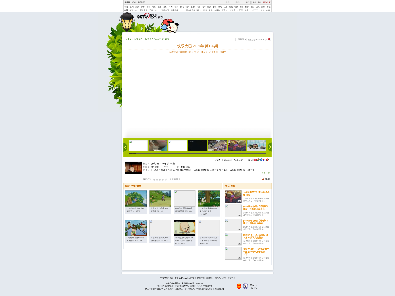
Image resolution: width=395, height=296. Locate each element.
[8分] (163, 179)
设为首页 (266, 2)
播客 (246, 10)
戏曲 (159, 7)
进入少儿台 (206, 52)
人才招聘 (192, 278)
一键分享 (250, 160)
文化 (182, 7)
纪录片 (225, 10)
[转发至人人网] (261, 160)
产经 (198, 7)
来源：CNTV (219, 52)
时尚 (220, 7)
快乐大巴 (138, 39)
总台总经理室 (220, 278)
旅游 (209, 7)
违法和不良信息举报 (165, 286)
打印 (217, 160)
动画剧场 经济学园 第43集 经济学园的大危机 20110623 (184, 241)
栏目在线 (185, 167)
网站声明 (201, 278)
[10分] (166, 179)
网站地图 (141, 2)
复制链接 (227, 160)
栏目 (268, 10)
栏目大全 (143, 10)
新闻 (132, 7)
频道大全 (133, 10)
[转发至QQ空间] (258, 160)
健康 (214, 7)
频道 (262, 10)
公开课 (240, 10)
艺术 (187, 7)
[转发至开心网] (255, 160)
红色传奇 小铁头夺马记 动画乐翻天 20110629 (208, 211)
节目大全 (153, 10)
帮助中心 (231, 278)
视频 (134, 2)
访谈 (258, 7)
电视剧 (217, 10)
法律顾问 (210, 278)
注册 (254, 2)
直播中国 (165, 10)
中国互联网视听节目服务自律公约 (210, 289)
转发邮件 (238, 160)
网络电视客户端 (192, 10)
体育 (143, 7)
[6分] (160, 179)
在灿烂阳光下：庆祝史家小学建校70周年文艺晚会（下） (256, 252)
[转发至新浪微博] (267, 160)
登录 (248, 2)
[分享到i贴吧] (264, 160)
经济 (137, 7)
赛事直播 (174, 10)
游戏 (268, 7)
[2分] (154, 179)
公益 (193, 7)
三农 (225, 7)
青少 (176, 7)
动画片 (232, 10)
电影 (210, 10)
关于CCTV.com (181, 278)
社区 (236, 7)
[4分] (157, 179)
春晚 (154, 7)
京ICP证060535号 (182, 286)
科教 (171, 7)
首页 (126, 7)
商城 (231, 7)
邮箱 (263, 7)
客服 (260, 2)
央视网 (127, 2)
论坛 (252, 7)
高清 (205, 10)
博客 (247, 7)
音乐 (165, 7)
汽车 (204, 7)
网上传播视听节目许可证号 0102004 (159, 289)
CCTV (255, 10)
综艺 (148, 7)
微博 (241, 7)
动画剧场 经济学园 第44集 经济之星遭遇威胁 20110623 (208, 241)
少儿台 (128, 39)
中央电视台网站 (166, 278)
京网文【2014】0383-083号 (201, 286)
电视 (126, 10)
